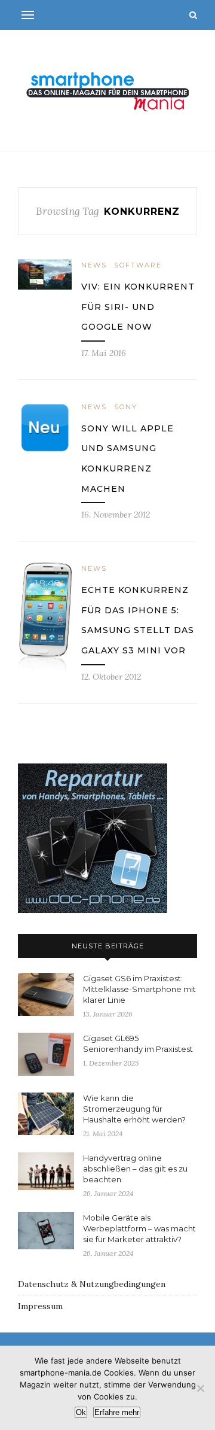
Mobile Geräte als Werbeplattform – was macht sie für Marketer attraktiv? (139, 1228)
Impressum (40, 1306)
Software (138, 265)
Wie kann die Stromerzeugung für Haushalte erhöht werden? (134, 1108)
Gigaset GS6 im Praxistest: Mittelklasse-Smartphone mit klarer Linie (139, 989)
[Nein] (200, 1388)
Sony (125, 407)
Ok (81, 1412)
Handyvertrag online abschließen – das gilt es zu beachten (135, 1168)
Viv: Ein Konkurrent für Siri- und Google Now (138, 306)
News (94, 265)
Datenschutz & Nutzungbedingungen (91, 1284)
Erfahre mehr (116, 1412)
